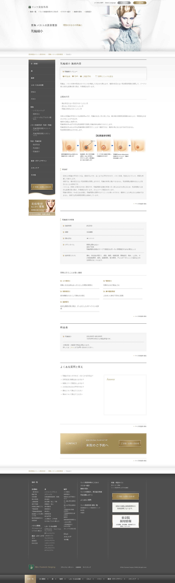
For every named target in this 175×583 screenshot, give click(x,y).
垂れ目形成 (35, 499)
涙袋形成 (34, 520)
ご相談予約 (87, 76)
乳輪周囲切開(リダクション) (41, 134)
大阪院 (82, 512)
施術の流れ (77, 11)
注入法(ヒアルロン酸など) (52, 521)
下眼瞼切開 (35, 509)
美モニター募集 (115, 485)
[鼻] (42, 71)
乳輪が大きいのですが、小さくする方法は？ (78, 376)
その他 (66, 539)
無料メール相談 (139, 2)
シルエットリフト (50, 543)
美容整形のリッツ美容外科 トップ (90, 508)
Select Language (110, 2)
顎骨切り (109, 281)
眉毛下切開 (35, 504)
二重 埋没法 (35, 492)
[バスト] (42, 99)
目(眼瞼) (34, 489)
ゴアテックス (48, 494)
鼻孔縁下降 (48, 516)
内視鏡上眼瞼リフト (37, 506)
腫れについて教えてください (73, 390)
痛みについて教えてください (73, 394)
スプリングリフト (50, 540)
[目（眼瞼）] (42, 64)
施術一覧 (33, 11)
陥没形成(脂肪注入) (37, 518)
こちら (71, 347)
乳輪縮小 (36, 151)
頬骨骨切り (66, 291)
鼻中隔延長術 (110, 291)
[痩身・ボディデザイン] (42, 161)
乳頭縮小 (36, 148)
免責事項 (78, 567)
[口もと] (42, 92)
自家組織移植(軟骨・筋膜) (52, 496)
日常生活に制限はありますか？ (73, 379)
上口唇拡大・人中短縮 (51, 518)
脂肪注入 (36, 114)
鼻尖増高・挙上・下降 (51, 501)
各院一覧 (88, 11)
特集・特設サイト (117, 483)
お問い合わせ (124, 2)
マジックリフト (49, 545)
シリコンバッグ (39, 110)
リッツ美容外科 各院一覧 (89, 505)
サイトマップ (86, 567)
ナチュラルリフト (50, 548)
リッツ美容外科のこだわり (48, 11)
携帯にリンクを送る (105, 76)
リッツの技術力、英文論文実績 (91, 492)
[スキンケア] (42, 168)
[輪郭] (42, 78)
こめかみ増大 (67, 522)
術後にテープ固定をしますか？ (73, 383)
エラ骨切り (66, 281)
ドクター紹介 (66, 11)
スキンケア (67, 537)
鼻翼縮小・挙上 (49, 504)
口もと (66, 534)
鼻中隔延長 (48, 506)
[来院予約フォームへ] (129, 444)
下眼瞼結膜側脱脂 (37, 511)
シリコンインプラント (51, 492)
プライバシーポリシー (67, 567)
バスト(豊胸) (36, 526)
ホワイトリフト (49, 550)
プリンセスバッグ (37, 528)
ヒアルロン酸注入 (37, 530)
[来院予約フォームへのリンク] (41, 187)
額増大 (66, 517)
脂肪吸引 (66, 302)
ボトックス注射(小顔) (70, 528)
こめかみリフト (49, 535)
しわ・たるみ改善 (51, 526)
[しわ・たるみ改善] (42, 85)
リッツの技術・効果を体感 (41, 214)
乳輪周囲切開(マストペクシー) (41, 129)
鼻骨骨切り (48, 509)
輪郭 (65, 489)
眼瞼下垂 (34, 494)
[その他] (42, 175)
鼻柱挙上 (47, 511)
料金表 (67, 76)
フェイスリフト (49, 538)
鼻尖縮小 (47, 499)
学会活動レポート (86, 495)
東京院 (82, 510)
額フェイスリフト (50, 533)
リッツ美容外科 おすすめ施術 (119, 487)
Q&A (76, 76)
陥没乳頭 (36, 145)
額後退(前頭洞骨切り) (70, 519)
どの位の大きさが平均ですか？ (73, 387)
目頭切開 (34, 496)
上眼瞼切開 (35, 501)
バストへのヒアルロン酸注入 (42, 118)
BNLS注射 (35, 543)
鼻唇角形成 (48, 514)
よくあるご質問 (98, 2)
